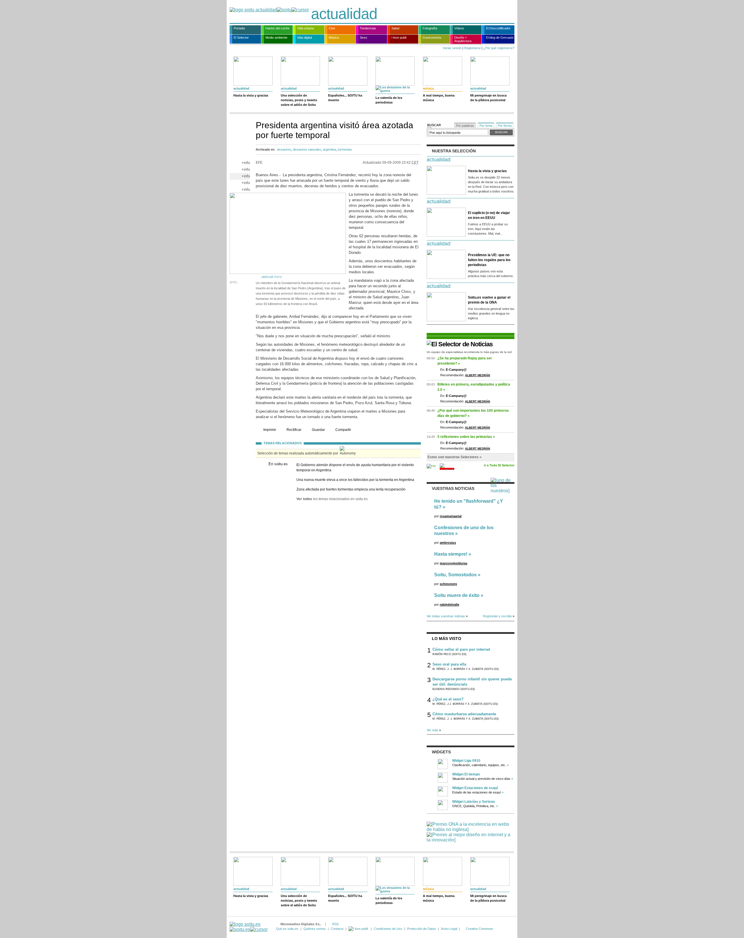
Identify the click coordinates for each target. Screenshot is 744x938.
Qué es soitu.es (287, 928)
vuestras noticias (453, 488)
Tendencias (368, 28)
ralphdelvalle (449, 604)
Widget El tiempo (466, 774)
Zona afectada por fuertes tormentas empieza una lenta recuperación (350, 489)
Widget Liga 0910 (466, 761)
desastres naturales (307, 149)
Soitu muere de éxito (457, 595)
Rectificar (294, 430)
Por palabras (465, 125)
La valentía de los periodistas (388, 100)
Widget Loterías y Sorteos (473, 802)
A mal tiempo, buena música (439, 98)
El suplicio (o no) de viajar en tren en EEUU (489, 215)
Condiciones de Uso (388, 928)
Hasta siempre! (450, 554)
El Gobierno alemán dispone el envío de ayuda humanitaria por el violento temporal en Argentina (355, 467)
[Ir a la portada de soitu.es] (249, 927)
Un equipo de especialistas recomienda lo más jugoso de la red (469, 352)
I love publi (398, 37)
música (428, 88)
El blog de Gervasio (500, 37)
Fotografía (430, 28)
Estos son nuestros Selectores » (455, 457)
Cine (332, 28)
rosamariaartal (451, 516)
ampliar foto (272, 277)
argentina (329, 149)
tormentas (345, 149)
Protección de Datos (421, 928)
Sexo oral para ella (449, 664)
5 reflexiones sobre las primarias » (466, 437)
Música (334, 37)
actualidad (344, 13)
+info (246, 163)
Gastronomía (432, 37)
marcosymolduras (453, 563)
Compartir (343, 430)
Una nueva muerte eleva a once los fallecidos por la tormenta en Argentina (355, 480)
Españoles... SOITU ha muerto (345, 98)
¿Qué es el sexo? (448, 699)
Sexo (363, 37)
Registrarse (472, 48)
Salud (395, 28)
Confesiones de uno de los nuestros (463, 530)
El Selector (241, 37)
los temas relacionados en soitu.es (332, 499)
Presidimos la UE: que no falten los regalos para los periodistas (489, 260)
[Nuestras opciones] (358, 928)
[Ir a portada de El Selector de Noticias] (460, 344)
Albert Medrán (477, 375)
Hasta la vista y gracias (250, 95)
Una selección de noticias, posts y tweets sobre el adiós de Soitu (299, 100)
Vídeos (459, 28)
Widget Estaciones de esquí (475, 788)
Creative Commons (479, 928)
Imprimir (269, 430)
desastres (284, 149)
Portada (239, 28)
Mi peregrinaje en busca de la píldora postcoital (488, 98)
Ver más (432, 730)
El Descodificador (498, 28)
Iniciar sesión (452, 48)
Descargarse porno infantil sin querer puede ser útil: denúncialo (472, 681)
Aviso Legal (449, 928)
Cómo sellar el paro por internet (461, 649)
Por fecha (505, 125)
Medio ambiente (276, 37)
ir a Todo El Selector (499, 465)
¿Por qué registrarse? (498, 48)
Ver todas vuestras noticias (446, 616)
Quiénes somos (314, 928)
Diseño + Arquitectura (462, 39)
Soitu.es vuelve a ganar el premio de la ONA (489, 299)
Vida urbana (305, 28)
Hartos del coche (277, 28)
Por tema (486, 125)
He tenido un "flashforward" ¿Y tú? (468, 504)
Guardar (318, 430)
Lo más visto (446, 638)
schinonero (448, 584)
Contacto (337, 928)
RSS (335, 924)
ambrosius (448, 542)
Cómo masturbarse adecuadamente (464, 714)
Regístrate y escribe (497, 616)
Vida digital (304, 37)
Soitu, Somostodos (455, 574)
